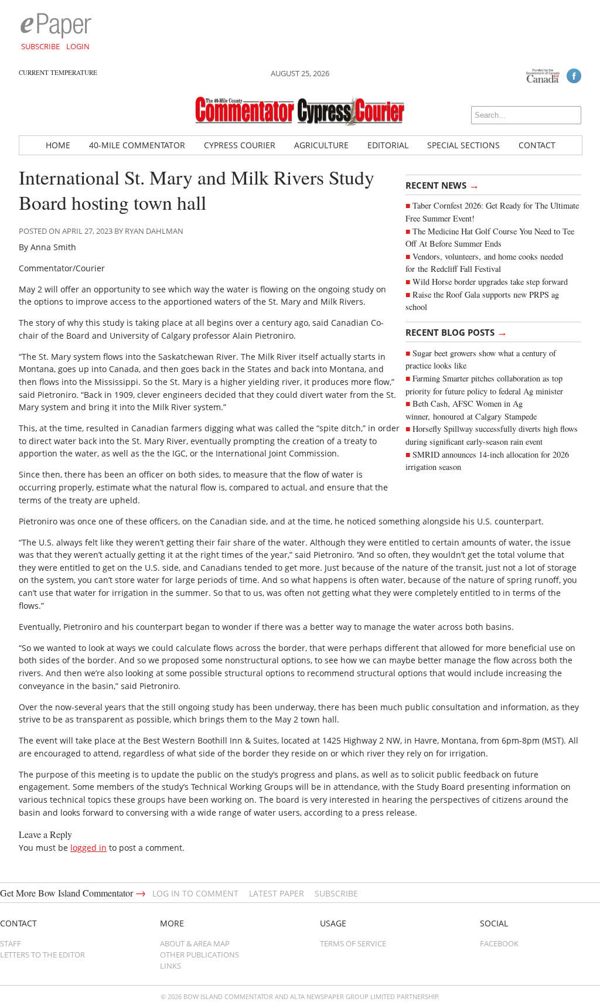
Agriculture (321, 145)
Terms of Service (353, 943)
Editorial (387, 145)
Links (170, 965)
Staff (10, 943)
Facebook (499, 943)
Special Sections (463, 145)
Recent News (442, 185)
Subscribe (40, 46)
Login (78, 46)
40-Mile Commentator (137, 145)
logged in (88, 847)
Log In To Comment (195, 893)
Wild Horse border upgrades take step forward (490, 281)
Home (58, 145)
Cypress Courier (239, 145)
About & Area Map (195, 943)
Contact (537, 145)
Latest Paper (276, 893)
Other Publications (199, 954)
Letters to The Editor (42, 954)
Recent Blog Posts (456, 332)
